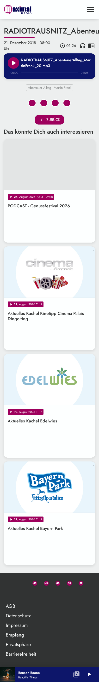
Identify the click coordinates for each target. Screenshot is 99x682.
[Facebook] (44, 582)
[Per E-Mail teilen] (67, 103)
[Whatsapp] (33, 582)
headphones (82, 45)
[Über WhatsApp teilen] (55, 103)
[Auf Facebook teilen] (32, 103)
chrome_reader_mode (91, 45)
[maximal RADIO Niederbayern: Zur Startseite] (44, 9)
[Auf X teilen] (44, 103)
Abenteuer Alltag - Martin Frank (49, 87)
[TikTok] (9, 594)
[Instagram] (56, 582)
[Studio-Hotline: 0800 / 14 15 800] (21, 582)
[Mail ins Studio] (9, 582)
